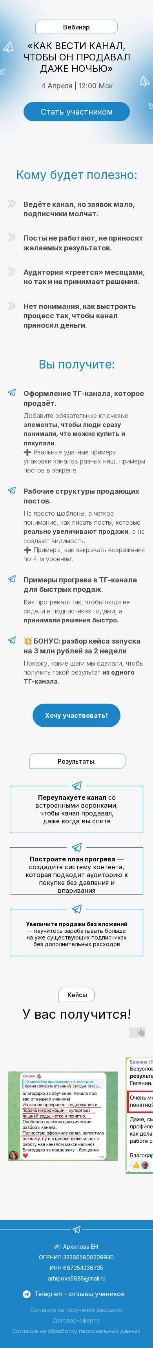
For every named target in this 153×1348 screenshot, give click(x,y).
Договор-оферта (76, 1320)
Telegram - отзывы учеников (80, 1294)
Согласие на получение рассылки (76, 1309)
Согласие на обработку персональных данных (76, 1331)
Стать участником (77, 112)
